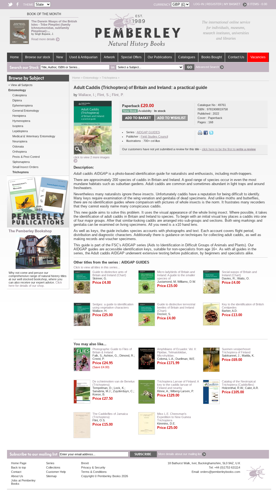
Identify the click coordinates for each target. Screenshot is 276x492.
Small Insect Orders (25, 167)
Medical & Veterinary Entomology (33, 136)
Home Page (18, 463)
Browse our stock (37, 57)
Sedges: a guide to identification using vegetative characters (112, 306)
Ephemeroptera (22, 105)
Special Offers (131, 57)
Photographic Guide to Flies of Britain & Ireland (112, 350)
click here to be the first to (229, 149)
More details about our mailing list (180, 454)
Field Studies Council (154, 136)
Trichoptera (109, 77)
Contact (16, 471)
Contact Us (236, 57)
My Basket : (233, 4)
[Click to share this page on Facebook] (205, 133)
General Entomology (25, 110)
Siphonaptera (21, 161)
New (59, 57)
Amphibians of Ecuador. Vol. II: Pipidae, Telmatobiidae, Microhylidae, (176, 352)
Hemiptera (19, 115)
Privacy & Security (93, 467)
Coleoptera (19, 95)
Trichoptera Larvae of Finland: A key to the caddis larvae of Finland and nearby (178, 385)
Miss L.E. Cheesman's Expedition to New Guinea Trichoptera (174, 417)
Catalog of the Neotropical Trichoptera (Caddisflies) (239, 383)
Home (14, 57)
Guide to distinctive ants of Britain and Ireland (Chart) (109, 273)
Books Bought (211, 57)
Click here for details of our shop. (35, 284)
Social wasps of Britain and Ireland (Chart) (239, 273)
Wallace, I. (86, 95)
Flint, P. (118, 95)
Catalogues (186, 57)
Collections (53, 467)
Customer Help (56, 471)
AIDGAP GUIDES (148, 132)
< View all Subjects (20, 85)
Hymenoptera (21, 120)
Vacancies (257, 57)
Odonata (18, 146)
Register (214, 4)
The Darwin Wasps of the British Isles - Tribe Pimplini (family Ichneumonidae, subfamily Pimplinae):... (54, 26)
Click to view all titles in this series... (97, 267)
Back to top (18, 467)
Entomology (91, 77)
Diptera (17, 100)
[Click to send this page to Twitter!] (211, 133)
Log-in (199, 4)
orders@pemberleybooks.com (220, 471)
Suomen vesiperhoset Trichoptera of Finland (236, 350)
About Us (17, 476)
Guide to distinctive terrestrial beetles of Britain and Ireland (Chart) (176, 307)
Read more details (43, 39)
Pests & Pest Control (26, 156)
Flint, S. (103, 95)
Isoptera (17, 126)
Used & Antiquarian (83, 57)
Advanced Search (208, 67)
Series (50, 463)
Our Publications (160, 57)
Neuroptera (19, 141)
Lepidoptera (20, 131)
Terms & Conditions (94, 471)
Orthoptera (19, 151)
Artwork (109, 57)
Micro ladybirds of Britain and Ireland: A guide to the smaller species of (176, 275)
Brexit (85, 463)
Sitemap (51, 476)
